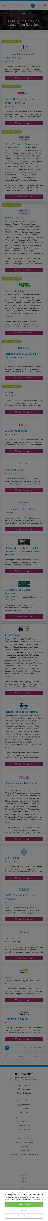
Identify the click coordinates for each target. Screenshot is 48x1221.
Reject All (24, 1210)
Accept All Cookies (24, 1205)
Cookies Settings (24, 1216)
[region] (24, 1205)
